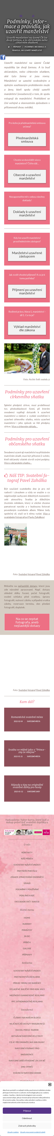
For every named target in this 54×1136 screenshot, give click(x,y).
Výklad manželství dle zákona (27, 328)
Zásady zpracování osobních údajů (32, 1132)
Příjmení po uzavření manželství (27, 291)
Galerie (27, 948)
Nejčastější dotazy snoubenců (27, 1023)
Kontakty (27, 852)
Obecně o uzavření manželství (27, 176)
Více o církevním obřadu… (24, 426)
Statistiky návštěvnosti (27, 864)
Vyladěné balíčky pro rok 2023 (27, 989)
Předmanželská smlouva (27, 139)
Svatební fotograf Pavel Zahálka (34, 574)
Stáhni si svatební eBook (27, 1072)
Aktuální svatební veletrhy (27, 1036)
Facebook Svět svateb (27, 901)
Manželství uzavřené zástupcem (27, 254)
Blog (27, 936)
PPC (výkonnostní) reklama (27, 1001)
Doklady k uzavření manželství (27, 213)
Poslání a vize (27, 895)
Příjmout (27, 1111)
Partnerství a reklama (27, 976)
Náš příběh (27, 858)
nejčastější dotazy (27, 586)
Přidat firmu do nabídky (27, 983)
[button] (49, 1084)
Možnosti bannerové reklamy (27, 995)
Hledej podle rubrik (27, 1029)
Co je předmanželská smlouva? (27, 1042)
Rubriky (27, 923)
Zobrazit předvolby (27, 1126)
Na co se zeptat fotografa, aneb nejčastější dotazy (27, 622)
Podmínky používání (27, 889)
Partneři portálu (27, 870)
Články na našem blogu (27, 1017)
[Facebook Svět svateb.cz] (3, 56)
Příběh (27, 942)
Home (27, 917)
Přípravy (17, 47)
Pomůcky (27, 930)
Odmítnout (27, 1118)
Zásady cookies (13, 1132)
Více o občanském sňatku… (18, 463)
